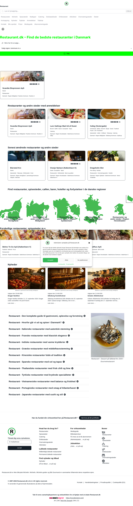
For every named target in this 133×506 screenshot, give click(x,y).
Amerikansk (93, 128)
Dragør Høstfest (14, 296)
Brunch (52, 128)
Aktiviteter (42, 445)
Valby (51, 135)
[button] (89, 243)
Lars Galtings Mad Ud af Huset (63, 126)
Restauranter (5, 93)
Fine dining (93, 170)
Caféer (98, 133)
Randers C (32, 96)
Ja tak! (19, 448)
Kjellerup (119, 135)
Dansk (4, 91)
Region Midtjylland (13, 96)
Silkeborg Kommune (111, 135)
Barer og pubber (69, 173)
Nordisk (99, 170)
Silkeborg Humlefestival (56, 296)
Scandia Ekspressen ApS (13, 88)
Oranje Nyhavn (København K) (63, 168)
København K (53, 177)
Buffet (56, 128)
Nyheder (42, 461)
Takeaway (109, 133)
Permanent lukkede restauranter (50, 454)
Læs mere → (12, 303)
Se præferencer (83, 260)
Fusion (92, 130)
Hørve (118, 175)
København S (124, 254)
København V (36, 254)
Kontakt (79, 482)
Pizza (14, 249)
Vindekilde (92, 177)
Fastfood (116, 128)
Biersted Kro (15, 168)
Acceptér (50, 260)
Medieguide (74, 431)
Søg (67, 53)
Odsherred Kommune (110, 175)
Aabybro (12, 177)
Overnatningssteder (103, 173)
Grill (95, 130)
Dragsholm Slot (96, 168)
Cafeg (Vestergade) (98, 126)
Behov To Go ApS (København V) (16, 247)
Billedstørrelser (75, 434)
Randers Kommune (23, 96)
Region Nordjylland (21, 175)
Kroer (31, 173)
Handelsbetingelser (91, 482)
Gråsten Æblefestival (95, 296)
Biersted (17, 177)
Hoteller (111, 173)
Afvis (66, 260)
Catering (52, 131)
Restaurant (4, 6)
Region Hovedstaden (61, 134)
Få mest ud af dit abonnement (80, 437)
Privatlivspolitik (70, 264)
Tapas (70, 128)
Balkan (99, 128)
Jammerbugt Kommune (32, 175)
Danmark (4, 96)
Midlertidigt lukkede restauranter (50, 452)
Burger (107, 128)
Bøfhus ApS (96, 247)
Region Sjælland (100, 175)
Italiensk (10, 249)
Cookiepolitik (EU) (119, 482)
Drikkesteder (26, 173)
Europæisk (65, 128)
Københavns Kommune (73, 134)
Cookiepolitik (61, 264)
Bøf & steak (101, 249)
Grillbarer (103, 133)
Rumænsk (100, 130)
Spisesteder (93, 133)
